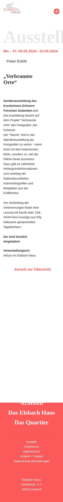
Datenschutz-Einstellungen (32, 461)
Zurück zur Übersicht (32, 269)
